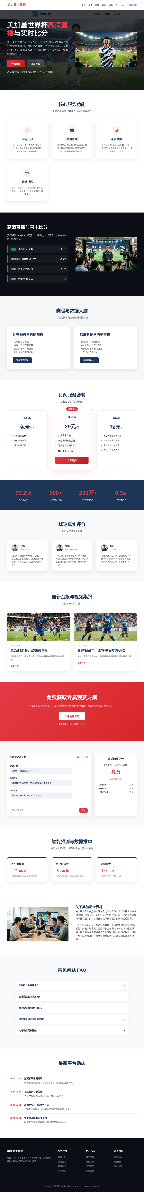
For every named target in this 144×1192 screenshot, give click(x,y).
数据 (97, 5)
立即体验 (15, 64)
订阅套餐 (90, 1157)
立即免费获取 (72, 716)
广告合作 (118, 1157)
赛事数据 (62, 1166)
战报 (117, 5)
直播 (90, 5)
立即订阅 (72, 460)
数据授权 (118, 1162)
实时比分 (62, 1157)
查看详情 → (16, 666)
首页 (84, 5)
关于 (124, 5)
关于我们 (90, 1166)
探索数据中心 (89, 360)
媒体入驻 (118, 1166)
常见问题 (133, 5)
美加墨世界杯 (16, 5)
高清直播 (62, 1162)
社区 (111, 5)
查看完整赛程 (22, 360)
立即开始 (27, 455)
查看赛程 (35, 64)
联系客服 (90, 1171)
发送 (83, 810)
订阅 (104, 5)
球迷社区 (62, 1171)
